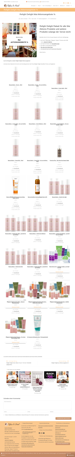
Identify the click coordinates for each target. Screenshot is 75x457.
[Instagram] (41, 433)
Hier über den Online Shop (47, 47)
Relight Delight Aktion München (23, 356)
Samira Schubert (23, 18)
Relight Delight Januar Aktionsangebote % (12, 385)
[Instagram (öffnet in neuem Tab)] (66, 3)
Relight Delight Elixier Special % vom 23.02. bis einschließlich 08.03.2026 (37, 389)
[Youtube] (44, 433)
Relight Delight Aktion (33, 356)
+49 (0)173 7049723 (7, 1)
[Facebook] (39, 433)
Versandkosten (16, 92)
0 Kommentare (53, 18)
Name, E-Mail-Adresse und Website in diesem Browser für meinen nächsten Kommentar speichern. (27, 415)
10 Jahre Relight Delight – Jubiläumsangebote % (25, 386)
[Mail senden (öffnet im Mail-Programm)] (70, 3)
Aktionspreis (40, 356)
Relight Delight (14, 356)
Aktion (10, 356)
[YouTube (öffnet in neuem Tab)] (68, 3)
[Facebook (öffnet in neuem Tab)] (64, 3)
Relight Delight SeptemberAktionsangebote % (63, 386)
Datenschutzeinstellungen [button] (61, 431)
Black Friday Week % (50, 379)
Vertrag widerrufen (62, 443)
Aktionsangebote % (43, 18)
